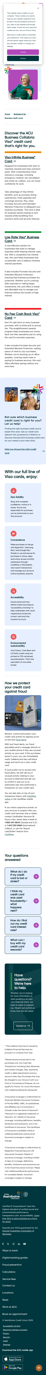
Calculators (8, 1271)
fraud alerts (21, 739)
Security (6, 1337)
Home (7, 114)
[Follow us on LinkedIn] (19, 1244)
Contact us (21, 1026)
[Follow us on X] (8, 1244)
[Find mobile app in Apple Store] (12, 1359)
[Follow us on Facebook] (3, 1244)
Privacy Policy (31, 30)
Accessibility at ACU (11, 1326)
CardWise (9, 834)
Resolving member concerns (15, 1330)
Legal (5, 1341)
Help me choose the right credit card (20, 451)
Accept (23, 52)
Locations (8, 1292)
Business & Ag (20, 114)
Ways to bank (10, 1250)
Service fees (9, 1279)
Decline (23, 58)
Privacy (6, 1333)
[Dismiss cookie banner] (38, 8)
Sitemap (6, 1345)
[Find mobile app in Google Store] (12, 1367)
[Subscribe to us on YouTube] (24, 1244)
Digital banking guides (15, 1257)
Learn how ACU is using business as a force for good (20, 1218)
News (5, 1299)
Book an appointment (14, 1314)
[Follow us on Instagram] (14, 1244)
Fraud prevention (12, 1264)
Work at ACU (9, 1306)
